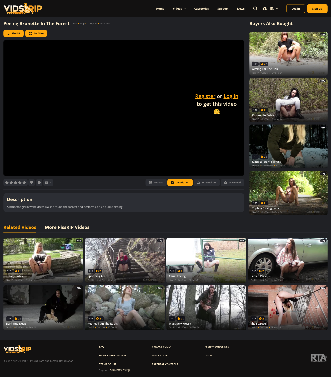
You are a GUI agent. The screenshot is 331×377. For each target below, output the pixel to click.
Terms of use (107, 364)
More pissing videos (112, 355)
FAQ (101, 346)
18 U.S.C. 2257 (160, 355)
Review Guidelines (217, 346)
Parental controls (165, 364)
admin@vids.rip (120, 370)
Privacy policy (162, 346)
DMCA (208, 355)
